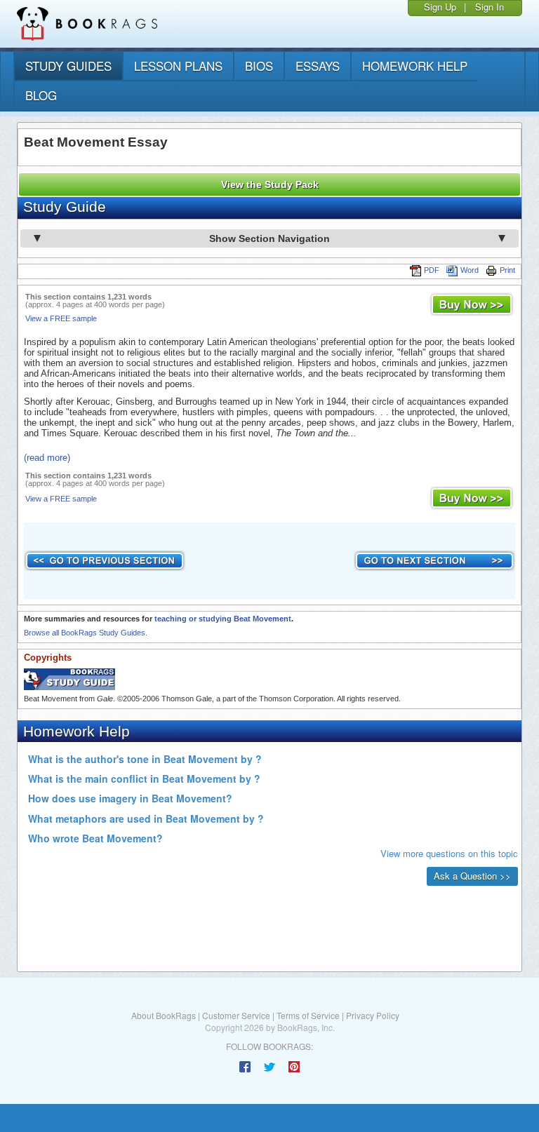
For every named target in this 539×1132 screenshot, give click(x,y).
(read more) (47, 457)
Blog (41, 95)
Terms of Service (308, 1015)
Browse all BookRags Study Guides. (85, 632)
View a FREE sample (61, 318)
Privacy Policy (372, 1015)
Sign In (489, 6)
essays (317, 65)
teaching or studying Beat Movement (222, 618)
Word (469, 270)
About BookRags (163, 1015)
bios (259, 65)
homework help (414, 65)
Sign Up (440, 6)
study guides (68, 65)
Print (507, 270)
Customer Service (236, 1015)
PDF (431, 270)
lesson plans (178, 65)
